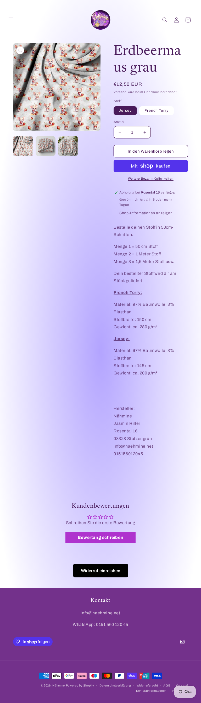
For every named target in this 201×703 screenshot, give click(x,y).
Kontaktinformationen (151, 690)
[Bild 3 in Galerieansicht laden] (68, 146)
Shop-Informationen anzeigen (145, 213)
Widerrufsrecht (147, 685)
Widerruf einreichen (100, 570)
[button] (11, 20)
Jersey (125, 110)
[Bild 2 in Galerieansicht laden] (45, 146)
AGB (166, 685)
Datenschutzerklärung (115, 685)
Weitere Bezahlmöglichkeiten (151, 178)
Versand (120, 92)
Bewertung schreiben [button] (100, 537)
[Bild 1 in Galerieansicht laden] (23, 146)
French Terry (156, 110)
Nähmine (58, 685)
